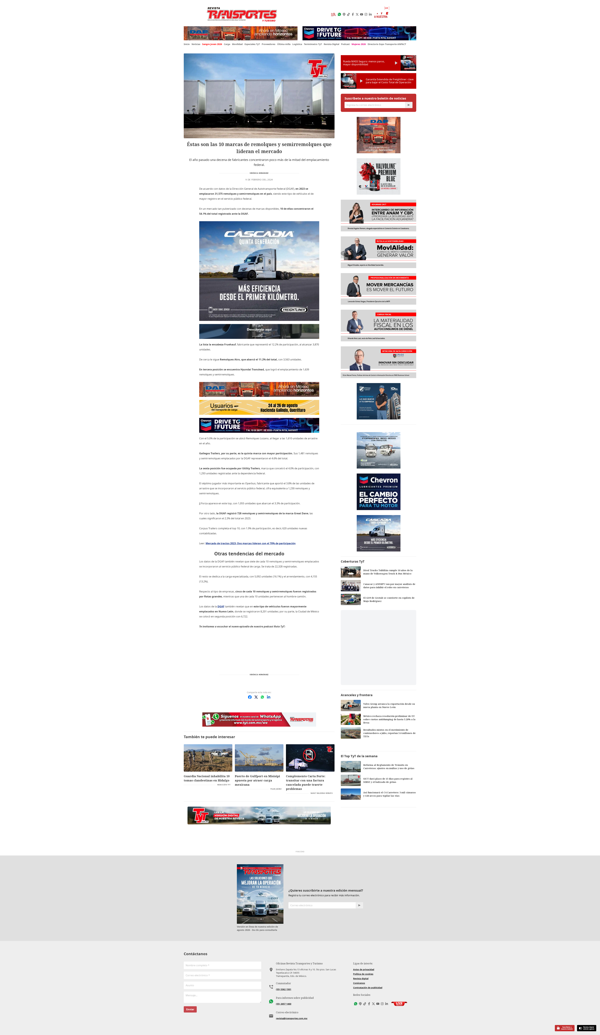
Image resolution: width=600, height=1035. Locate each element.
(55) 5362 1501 (283, 989)
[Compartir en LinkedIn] (268, 697)
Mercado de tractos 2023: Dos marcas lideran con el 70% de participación (251, 543)
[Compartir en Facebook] (250, 697)
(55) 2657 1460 (283, 1003)
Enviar (190, 1009)
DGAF (221, 606)
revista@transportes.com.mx (291, 1018)
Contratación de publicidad (367, 987)
